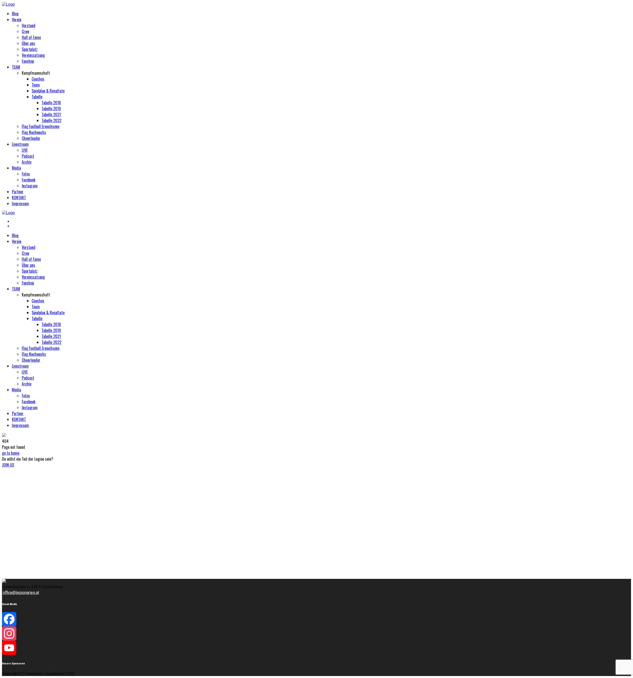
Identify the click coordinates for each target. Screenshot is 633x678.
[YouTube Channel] (316, 648)
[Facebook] (316, 619)
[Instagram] (316, 633)
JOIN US (8, 465)
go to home (10, 453)
